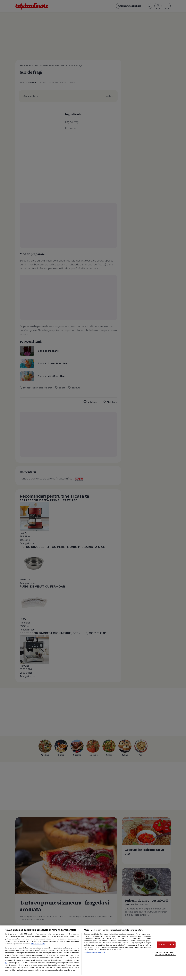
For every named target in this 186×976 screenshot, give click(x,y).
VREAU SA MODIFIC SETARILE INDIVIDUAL (165, 953)
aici (6, 962)
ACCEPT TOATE (166, 944)
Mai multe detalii (38, 944)
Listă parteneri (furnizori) (94, 952)
